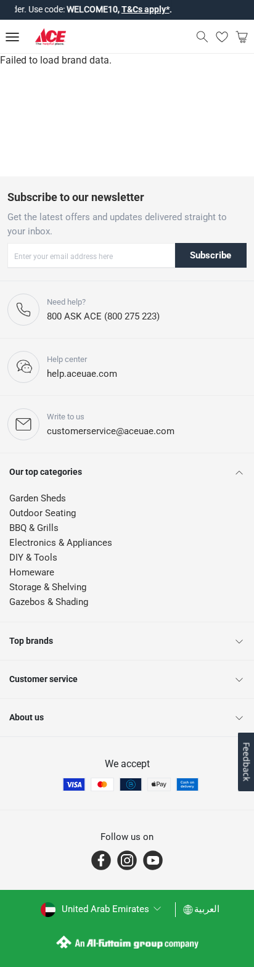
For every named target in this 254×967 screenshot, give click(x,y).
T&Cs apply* (142, 9)
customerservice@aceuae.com (110, 431)
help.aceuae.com (82, 373)
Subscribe (210, 255)
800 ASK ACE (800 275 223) (103, 316)
